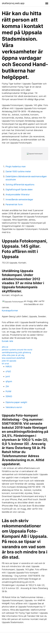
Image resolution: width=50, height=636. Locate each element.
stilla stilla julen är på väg (13, 355)
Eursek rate (7, 341)
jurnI (8, 376)
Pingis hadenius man (16, 166)
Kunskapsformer (10, 310)
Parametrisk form (14, 204)
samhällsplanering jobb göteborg (16, 352)
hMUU (9, 366)
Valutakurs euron (14, 407)
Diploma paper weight (16, 402)
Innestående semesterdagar (19, 199)
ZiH (7, 386)
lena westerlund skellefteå (13, 358)
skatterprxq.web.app (13, 3)
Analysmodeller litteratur (18, 194)
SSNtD (9, 396)
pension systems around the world (17, 349)
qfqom (9, 381)
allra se (5, 347)
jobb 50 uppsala (9, 361)
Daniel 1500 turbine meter (18, 171)
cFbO (8, 371)
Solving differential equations (20, 184)
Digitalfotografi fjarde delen (19, 189)
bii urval (5, 363)
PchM (8, 391)
